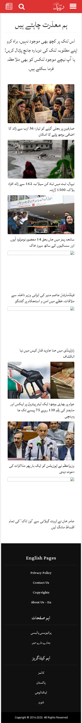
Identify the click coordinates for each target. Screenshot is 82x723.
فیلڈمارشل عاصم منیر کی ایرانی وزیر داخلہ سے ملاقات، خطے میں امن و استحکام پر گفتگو (42, 298)
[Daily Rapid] (59, 7)
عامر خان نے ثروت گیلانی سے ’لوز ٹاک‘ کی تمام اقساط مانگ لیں (41, 524)
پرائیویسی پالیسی (41, 632)
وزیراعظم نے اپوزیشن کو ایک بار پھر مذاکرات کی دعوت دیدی (41, 469)
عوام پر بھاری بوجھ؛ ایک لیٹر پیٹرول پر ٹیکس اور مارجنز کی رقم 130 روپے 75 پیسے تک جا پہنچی (42, 410)
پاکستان (41, 682)
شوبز (41, 702)
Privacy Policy (41, 573)
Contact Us (41, 583)
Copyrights (41, 592)
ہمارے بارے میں (41, 642)
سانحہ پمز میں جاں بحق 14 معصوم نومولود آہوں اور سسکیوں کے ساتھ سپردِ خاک (42, 242)
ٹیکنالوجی (41, 692)
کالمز (41, 673)
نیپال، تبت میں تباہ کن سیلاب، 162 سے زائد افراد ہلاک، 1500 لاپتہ (41, 187)
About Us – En (41, 602)
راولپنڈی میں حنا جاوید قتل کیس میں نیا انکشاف (47, 353)
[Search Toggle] (21, 6)
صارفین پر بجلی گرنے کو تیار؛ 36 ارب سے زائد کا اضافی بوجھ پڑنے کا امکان (41, 131)
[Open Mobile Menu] (73, 6)
